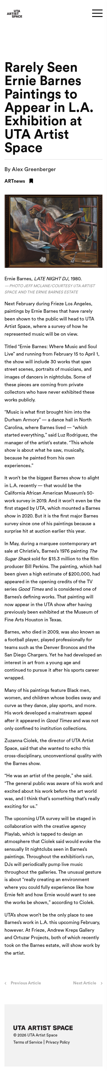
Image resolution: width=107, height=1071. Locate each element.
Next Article (84, 983)
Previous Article (26, 983)
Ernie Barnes (44, 311)
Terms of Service (27, 1042)
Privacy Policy (58, 1042)
